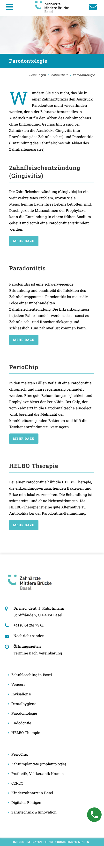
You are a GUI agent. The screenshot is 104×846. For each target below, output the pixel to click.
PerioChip (19, 754)
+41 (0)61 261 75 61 (29, 625)
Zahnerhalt (59, 75)
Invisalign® (21, 694)
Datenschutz (42, 842)
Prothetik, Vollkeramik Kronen (37, 773)
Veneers (18, 684)
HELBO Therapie (25, 732)
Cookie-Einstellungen (72, 842)
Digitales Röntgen (26, 802)
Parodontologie (24, 713)
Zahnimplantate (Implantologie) (38, 763)
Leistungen (37, 75)
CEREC (17, 783)
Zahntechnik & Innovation (34, 812)
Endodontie (21, 722)
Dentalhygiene (23, 703)
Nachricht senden (29, 635)
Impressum (21, 842)
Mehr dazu (24, 241)
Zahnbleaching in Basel (31, 674)
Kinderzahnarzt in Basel (32, 792)
